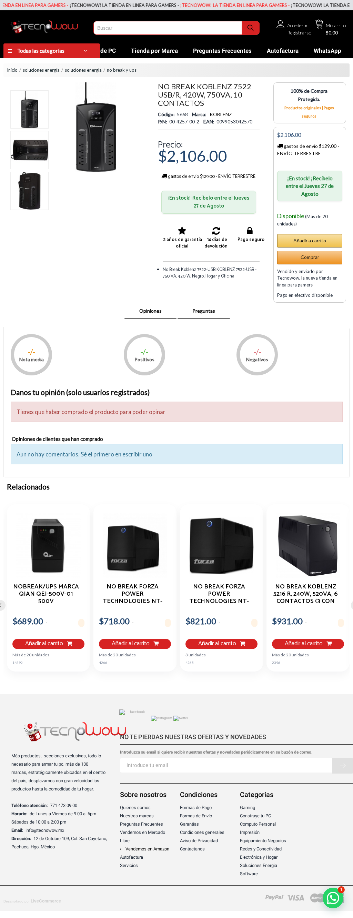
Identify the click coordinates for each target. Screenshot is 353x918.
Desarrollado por (32, 901)
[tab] (150, 311)
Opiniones (150, 311)
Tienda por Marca (154, 50)
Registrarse (299, 33)
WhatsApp (327, 50)
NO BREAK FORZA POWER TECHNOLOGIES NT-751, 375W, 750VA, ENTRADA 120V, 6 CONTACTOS (219, 593)
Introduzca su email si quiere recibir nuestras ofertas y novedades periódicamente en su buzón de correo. (216, 752)
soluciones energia (83, 70)
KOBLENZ (221, 114)
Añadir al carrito (44, 644)
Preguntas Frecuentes (222, 50)
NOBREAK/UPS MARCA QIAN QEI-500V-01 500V (46, 593)
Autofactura (283, 50)
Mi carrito (336, 25)
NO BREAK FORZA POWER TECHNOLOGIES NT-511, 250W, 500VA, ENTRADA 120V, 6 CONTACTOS (132, 593)
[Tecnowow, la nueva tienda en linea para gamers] (47, 25)
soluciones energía (41, 70)
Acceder (295, 25)
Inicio (12, 70)
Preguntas (203, 311)
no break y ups (122, 70)
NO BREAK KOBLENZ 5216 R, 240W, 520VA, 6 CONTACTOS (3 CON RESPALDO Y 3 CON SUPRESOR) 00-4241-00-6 (305, 593)
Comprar (310, 257)
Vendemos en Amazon (146, 848)
